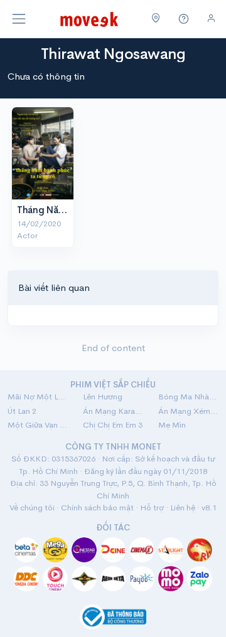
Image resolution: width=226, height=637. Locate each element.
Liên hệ (182, 507)
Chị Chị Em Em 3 (113, 424)
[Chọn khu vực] (156, 18)
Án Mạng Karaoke (113, 411)
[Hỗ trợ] (184, 19)
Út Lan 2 (22, 411)
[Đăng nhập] (211, 18)
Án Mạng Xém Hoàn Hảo (188, 411)
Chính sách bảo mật (97, 507)
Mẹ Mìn (172, 424)
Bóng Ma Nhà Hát (188, 396)
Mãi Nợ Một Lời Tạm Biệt (38, 396)
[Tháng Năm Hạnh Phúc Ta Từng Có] (42, 153)
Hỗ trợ (152, 507)
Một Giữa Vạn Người (38, 424)
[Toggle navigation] (19, 19)
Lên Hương (102, 396)
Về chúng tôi (32, 507)
